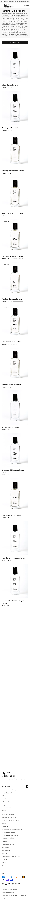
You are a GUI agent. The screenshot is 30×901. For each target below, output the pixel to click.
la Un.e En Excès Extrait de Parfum (14, 213)
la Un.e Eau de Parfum (10, 85)
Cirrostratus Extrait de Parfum (13, 256)
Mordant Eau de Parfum (10, 427)
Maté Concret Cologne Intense (13, 558)
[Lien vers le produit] (15, 68)
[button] (3, 6)
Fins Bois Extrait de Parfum (11, 342)
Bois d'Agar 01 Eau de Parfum (12, 128)
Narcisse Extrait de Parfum (11, 384)
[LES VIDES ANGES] (9, 5)
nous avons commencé (8, 781)
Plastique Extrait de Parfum (12, 299)
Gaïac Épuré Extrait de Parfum (13, 171)
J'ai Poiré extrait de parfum (11, 515)
